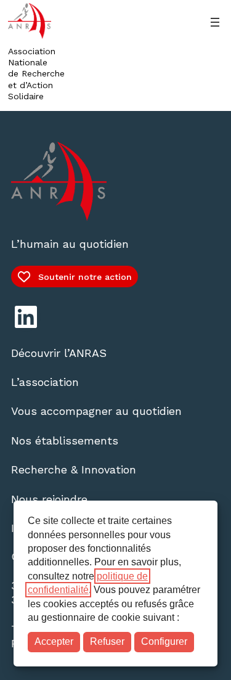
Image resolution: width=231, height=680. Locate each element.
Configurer (164, 641)
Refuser (107, 641)
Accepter (53, 641)
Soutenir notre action (85, 277)
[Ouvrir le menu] (215, 22)
